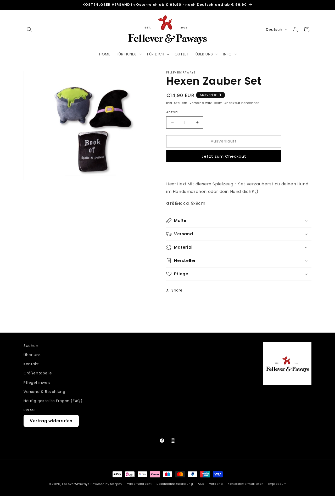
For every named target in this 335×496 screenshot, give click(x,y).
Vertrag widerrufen (51, 421)
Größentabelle (38, 373)
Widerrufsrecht (139, 484)
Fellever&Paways (76, 484)
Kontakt (31, 364)
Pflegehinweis (37, 382)
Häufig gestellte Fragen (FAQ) (53, 400)
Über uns (32, 354)
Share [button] (177, 290)
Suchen (31, 345)
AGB (201, 484)
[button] (29, 29)
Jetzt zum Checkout (224, 156)
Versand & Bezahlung (44, 391)
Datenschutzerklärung (175, 484)
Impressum (277, 484)
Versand (196, 103)
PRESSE (30, 410)
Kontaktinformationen (245, 484)
